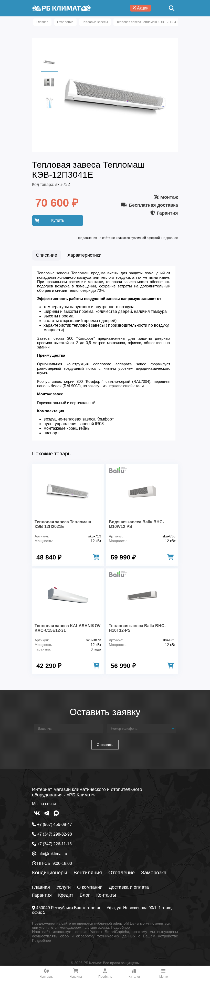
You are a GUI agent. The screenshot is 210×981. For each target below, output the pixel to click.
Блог (85, 895)
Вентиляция (88, 872)
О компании (89, 887)
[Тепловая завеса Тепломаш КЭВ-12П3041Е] (115, 144)
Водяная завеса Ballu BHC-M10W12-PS (136, 524)
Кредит (65, 895)
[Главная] (61, 8)
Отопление (121, 872)
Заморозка (153, 872)
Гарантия (42, 895)
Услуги (63, 887)
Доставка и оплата (129, 887)
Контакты (106, 895)
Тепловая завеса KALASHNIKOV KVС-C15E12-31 (68, 628)
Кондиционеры (49, 872)
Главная (41, 887)
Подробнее (169, 238)
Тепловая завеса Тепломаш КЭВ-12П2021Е (63, 524)
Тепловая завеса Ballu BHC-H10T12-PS (137, 628)
